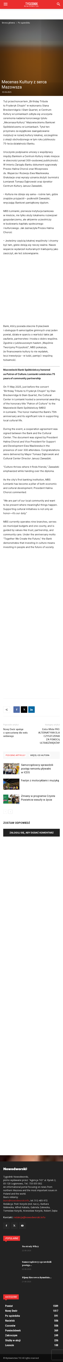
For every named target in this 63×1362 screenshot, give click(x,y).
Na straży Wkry (30, 1246)
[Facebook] (16, 709)
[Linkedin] (31, 709)
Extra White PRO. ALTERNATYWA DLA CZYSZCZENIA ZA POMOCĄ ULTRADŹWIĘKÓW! (49, 736)
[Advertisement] (31, 50)
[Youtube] (22, 1226)
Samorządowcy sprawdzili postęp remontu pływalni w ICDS (37, 768)
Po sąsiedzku (24, 22)
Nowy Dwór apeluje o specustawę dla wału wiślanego (15, 733)
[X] (24, 709)
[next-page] (10, 812)
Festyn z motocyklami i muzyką (40, 780)
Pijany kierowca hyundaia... (37, 1277)
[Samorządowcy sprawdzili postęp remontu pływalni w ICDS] (11, 768)
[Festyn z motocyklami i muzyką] (11, 784)
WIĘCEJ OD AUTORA (39, 755)
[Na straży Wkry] (11, 1250)
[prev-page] (5, 812)
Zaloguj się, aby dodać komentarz (32, 832)
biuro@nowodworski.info (16, 1200)
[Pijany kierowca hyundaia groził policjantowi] (11, 1281)
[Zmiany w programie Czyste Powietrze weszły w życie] (11, 799)
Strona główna (8, 22)
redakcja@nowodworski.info (29, 1217)
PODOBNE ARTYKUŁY (15, 755)
